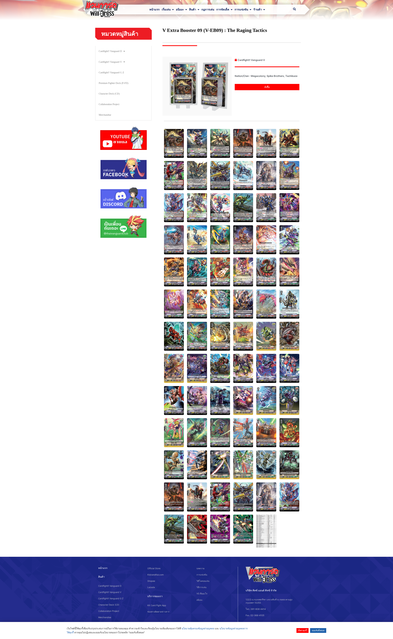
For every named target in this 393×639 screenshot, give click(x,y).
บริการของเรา (155, 596)
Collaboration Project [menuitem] (109, 104)
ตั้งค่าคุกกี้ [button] (302, 630)
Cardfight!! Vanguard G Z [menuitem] (111, 72)
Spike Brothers (275, 75)
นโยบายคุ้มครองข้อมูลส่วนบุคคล (198, 628)
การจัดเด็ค (222, 9)
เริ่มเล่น (166, 9)
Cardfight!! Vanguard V (251, 60)
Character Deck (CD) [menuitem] (109, 93)
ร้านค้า (257, 9)
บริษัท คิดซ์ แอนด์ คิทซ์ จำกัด (261, 590)
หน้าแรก (154, 9)
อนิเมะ (180, 9)
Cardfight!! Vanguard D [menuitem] (110, 51)
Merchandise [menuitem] (105, 115)
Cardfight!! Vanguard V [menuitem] (110, 62)
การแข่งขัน (241, 9)
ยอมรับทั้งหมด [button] (318, 630)
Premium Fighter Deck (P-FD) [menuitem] (113, 83)
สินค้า (192, 9)
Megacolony (258, 75)
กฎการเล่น (207, 9)
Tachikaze (291, 75)
